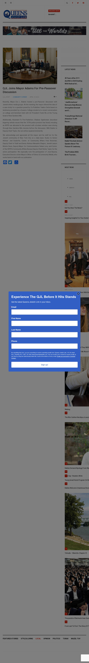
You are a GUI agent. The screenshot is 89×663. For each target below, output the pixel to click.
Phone (14, 341)
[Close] (78, 293)
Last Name (16, 330)
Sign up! (44, 364)
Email (13, 307)
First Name (16, 318)
